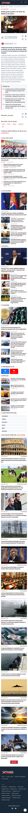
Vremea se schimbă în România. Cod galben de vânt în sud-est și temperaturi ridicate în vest (14, 729)
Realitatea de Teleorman (6, 791)
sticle (3, 124)
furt (3, 126)
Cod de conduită (5, 778)
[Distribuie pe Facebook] (25, 36)
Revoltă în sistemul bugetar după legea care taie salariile (18, 379)
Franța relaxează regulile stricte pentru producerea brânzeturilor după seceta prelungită (12, 756)
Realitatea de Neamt (22, 484)
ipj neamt (21, 124)
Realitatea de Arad (5, 789)
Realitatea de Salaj (15, 793)
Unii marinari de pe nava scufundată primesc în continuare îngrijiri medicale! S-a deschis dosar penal (13, 622)
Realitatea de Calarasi (6, 793)
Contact (3, 776)
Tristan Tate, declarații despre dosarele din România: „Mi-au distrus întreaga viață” (15, 106)
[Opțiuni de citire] (25, 810)
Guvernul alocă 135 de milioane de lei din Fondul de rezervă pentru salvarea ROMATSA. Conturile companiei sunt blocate (19, 344)
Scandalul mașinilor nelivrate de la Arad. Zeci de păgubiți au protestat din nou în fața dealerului (18, 241)
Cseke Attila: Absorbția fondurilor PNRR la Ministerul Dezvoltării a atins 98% (18, 361)
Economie (6, 167)
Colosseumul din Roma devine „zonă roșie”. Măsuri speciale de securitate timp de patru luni (13, 460)
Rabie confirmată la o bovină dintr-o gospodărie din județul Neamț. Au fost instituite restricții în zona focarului (12, 487)
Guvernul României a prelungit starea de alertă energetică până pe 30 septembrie (13, 542)
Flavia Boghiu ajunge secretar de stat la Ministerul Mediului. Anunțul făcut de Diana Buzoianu (18, 285)
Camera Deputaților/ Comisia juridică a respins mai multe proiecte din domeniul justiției (12, 594)
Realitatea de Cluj (13, 789)
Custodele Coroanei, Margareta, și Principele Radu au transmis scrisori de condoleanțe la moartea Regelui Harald (18, 300)
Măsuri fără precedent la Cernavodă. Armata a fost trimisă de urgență (13, 165)
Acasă (3, 6)
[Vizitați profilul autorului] (2, 37)
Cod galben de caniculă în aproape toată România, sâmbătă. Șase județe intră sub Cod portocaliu (14, 171)
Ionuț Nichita (24, 456)
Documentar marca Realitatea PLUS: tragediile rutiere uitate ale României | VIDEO (15, 177)
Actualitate (11, 6)
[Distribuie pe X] (25, 39)
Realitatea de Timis (16, 791)
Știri (6, 6)
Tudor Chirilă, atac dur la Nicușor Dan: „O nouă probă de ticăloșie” (19, 292)
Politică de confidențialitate (20, 776)
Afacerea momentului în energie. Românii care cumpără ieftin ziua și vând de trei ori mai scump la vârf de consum (18, 353)
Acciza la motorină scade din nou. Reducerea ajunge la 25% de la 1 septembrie (13, 328)
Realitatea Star (20, 786)
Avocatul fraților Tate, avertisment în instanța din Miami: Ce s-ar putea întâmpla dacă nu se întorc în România (14, 515)
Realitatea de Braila (16, 797)
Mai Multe (14, 762)
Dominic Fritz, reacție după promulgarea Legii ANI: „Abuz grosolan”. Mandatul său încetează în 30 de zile (13, 270)
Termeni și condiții (9, 776)
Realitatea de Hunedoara (6, 797)
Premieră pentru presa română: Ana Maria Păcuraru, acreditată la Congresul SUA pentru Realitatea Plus (15, 100)
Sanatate (3, 162)
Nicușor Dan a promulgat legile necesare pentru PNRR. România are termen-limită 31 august (19, 277)
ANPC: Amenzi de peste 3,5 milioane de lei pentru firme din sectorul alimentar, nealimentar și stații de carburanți (18, 336)
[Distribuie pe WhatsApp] (22, 39)
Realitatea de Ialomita (6, 795)
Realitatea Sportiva (12, 786)
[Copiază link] (22, 36)
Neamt (14, 124)
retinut (9, 124)
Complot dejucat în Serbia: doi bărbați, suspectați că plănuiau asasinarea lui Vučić (15, 90)
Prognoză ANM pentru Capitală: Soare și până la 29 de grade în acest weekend (12, 649)
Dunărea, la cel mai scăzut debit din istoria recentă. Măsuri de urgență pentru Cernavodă (15, 183)
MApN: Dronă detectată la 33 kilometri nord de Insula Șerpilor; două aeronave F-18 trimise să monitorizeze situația (13, 701)
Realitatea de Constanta (16, 795)
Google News (5, 133)
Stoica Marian (23, 590)
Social (5, 173)
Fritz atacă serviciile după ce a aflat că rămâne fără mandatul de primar (12, 568)
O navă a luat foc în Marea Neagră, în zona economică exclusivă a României (13, 674)
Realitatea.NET (4, 786)
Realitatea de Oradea (6, 799)
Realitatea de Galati (22, 789)
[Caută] (21, 2)
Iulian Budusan (23, 539)
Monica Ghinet (13, 37)
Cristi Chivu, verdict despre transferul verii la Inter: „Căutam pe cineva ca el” (15, 95)
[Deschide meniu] (25, 2)
